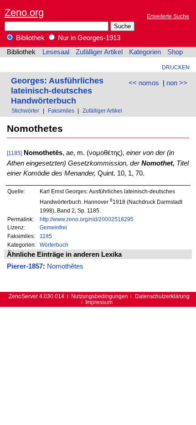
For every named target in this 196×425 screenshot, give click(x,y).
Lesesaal (55, 52)
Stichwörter (25, 111)
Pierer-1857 (25, 266)
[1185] (14, 153)
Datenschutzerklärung (162, 296)
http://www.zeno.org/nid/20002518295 (87, 219)
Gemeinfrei (53, 227)
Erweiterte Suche (168, 16)
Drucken (176, 67)
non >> (176, 83)
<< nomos (144, 83)
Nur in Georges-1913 (88, 37)
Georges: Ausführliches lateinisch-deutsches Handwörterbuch (57, 90)
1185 (46, 236)
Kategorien (145, 52)
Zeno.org (24, 12)
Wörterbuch (54, 245)
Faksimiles (61, 111)
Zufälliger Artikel (99, 52)
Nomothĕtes (65, 266)
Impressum (99, 302)
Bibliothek (29, 37)
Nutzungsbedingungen (99, 296)
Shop (175, 52)
